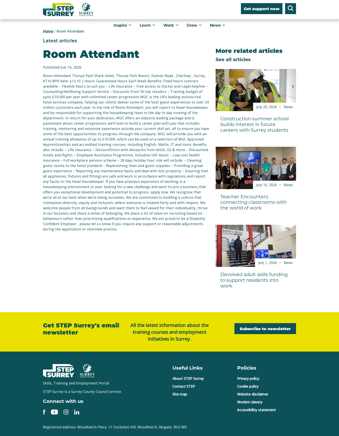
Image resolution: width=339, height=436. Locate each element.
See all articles (233, 59)
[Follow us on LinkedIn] (76, 411)
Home (48, 31)
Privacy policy (248, 378)
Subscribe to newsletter (265, 329)
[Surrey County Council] (87, 370)
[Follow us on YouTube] (54, 411)
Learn (145, 25)
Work (168, 25)
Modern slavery (249, 402)
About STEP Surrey (188, 378)
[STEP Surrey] (58, 9)
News (215, 25)
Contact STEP (183, 386)
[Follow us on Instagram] (66, 411)
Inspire (120, 25)
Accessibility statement (256, 409)
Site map (179, 394)
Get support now (262, 9)
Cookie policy (248, 386)
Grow (192, 25)
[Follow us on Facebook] (44, 411)
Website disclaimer (252, 394)
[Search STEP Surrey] (290, 9)
